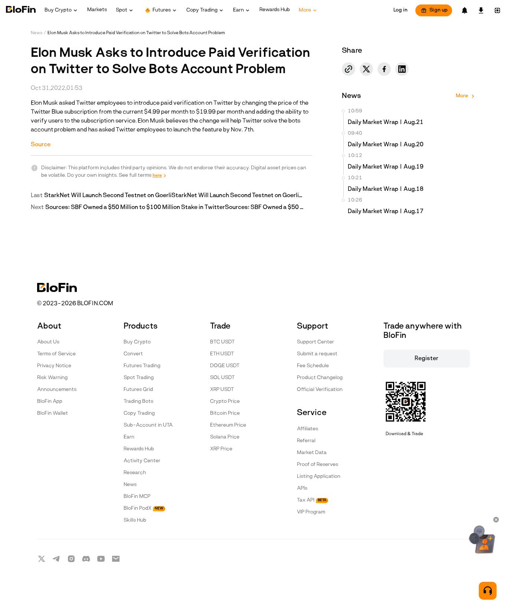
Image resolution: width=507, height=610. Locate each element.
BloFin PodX (143, 508)
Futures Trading (142, 366)
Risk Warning (52, 378)
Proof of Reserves (317, 464)
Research (135, 473)
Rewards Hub (139, 449)
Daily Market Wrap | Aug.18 (385, 189)
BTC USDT (222, 342)
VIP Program (311, 512)
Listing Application (318, 476)
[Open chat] (488, 591)
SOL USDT (222, 378)
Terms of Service (56, 354)
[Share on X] (366, 69)
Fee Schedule (313, 366)
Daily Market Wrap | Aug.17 (385, 212)
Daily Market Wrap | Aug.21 (385, 122)
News (36, 33)
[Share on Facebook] (384, 69)
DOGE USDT (224, 366)
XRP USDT (222, 389)
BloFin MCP (137, 496)
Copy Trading (139, 413)
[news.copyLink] (348, 69)
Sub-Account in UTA (148, 425)
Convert (133, 354)
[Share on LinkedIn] (402, 69)
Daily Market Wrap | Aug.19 (385, 167)
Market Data (312, 453)
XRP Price (221, 449)
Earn (129, 437)
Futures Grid (138, 389)
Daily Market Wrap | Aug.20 (385, 145)
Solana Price (224, 437)
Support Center (315, 342)
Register (426, 359)
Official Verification (320, 389)
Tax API (311, 500)
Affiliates (307, 429)
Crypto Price (225, 401)
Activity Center (142, 461)
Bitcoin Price (225, 413)
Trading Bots (138, 401)
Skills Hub (135, 520)
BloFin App (49, 401)
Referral (306, 441)
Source (40, 145)
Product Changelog (320, 378)
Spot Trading (139, 378)
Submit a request (317, 354)
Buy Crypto (137, 342)
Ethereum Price (228, 425)
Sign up (438, 10)
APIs (302, 488)
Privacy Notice (54, 366)
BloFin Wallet (52, 413)
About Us (48, 342)
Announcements (56, 389)
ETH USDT (222, 354)
